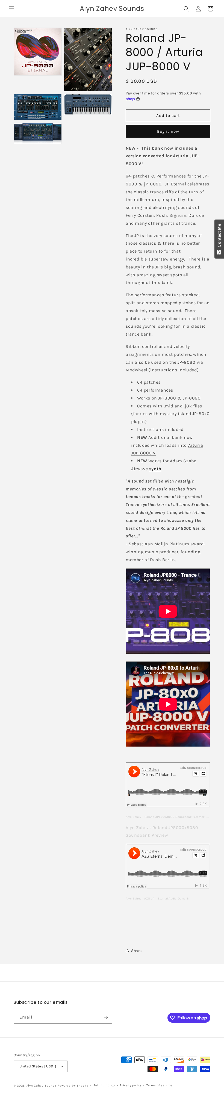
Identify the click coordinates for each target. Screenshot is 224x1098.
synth (155, 468)
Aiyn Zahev (134, 816)
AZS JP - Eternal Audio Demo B (166, 898)
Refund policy (104, 1085)
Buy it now (168, 131)
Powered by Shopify (73, 1085)
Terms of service (159, 1085)
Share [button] (136, 950)
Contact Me (219, 237)
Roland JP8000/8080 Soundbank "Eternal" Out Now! (182, 816)
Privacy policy (130, 1085)
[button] (11, 9)
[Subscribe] (106, 1017)
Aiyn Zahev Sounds (41, 1085)
